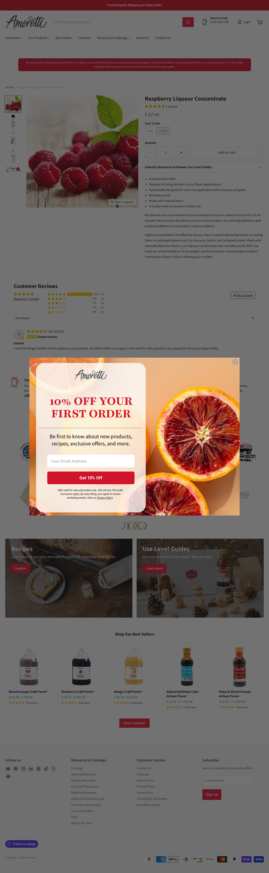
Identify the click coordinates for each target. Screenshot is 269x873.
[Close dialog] (235, 362)
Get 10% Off (90, 477)
